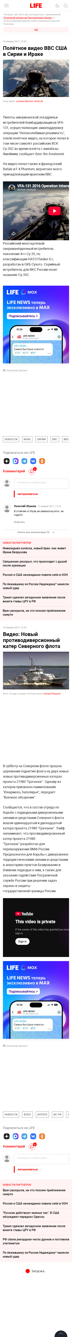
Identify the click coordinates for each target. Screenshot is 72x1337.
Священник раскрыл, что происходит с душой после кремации (35, 563)
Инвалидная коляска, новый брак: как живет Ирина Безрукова (34, 550)
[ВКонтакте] (33, 461)
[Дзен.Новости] (6, 461)
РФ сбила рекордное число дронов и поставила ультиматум (36, 1241)
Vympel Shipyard (51, 693)
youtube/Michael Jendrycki (29, 101)
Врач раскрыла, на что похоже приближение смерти (34, 613)
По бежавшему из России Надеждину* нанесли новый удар (36, 586)
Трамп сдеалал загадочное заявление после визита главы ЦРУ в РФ (34, 599)
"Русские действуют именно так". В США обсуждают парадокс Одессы (31, 1215)
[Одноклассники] (42, 461)
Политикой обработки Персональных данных (28, 17)
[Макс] (15, 461)
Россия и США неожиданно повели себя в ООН (35, 575)
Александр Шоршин (16, 370)
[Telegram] (24, 461)
